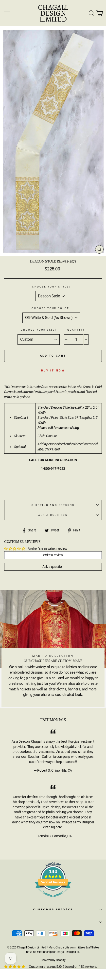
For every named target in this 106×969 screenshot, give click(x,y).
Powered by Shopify (53, 960)
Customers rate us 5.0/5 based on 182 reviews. (63, 967)
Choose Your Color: (51, 308)
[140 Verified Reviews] (53, 899)
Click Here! (52, 449)
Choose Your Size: (38, 329)
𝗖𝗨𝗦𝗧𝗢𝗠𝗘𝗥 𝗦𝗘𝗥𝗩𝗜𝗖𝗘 (53, 909)
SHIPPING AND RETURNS (53, 505)
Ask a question (53, 515)
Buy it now (53, 370)
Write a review (53, 555)
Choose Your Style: (51, 286)
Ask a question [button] (53, 567)
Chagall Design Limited (53, 13)
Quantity (76, 329)
